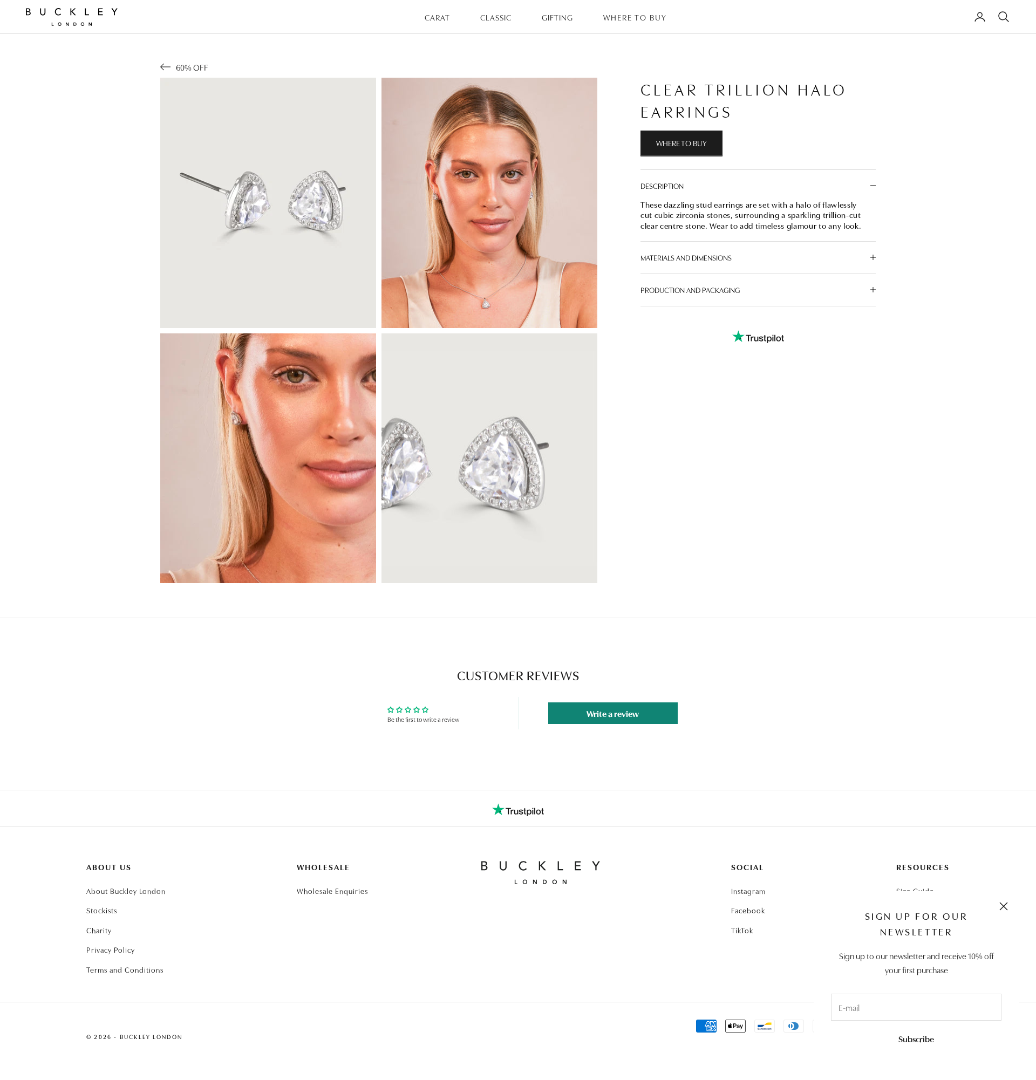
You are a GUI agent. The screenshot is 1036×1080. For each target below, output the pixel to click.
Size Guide (915, 890)
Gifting (557, 17)
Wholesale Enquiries (332, 890)
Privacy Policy (110, 949)
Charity (99, 930)
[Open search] (1003, 16)
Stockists (101, 910)
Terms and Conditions (124, 969)
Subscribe (916, 1038)
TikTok (742, 930)
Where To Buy (635, 17)
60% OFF (192, 67)
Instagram (748, 890)
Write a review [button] (613, 713)
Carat (437, 17)
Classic (496, 17)
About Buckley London (126, 890)
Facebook (748, 910)
